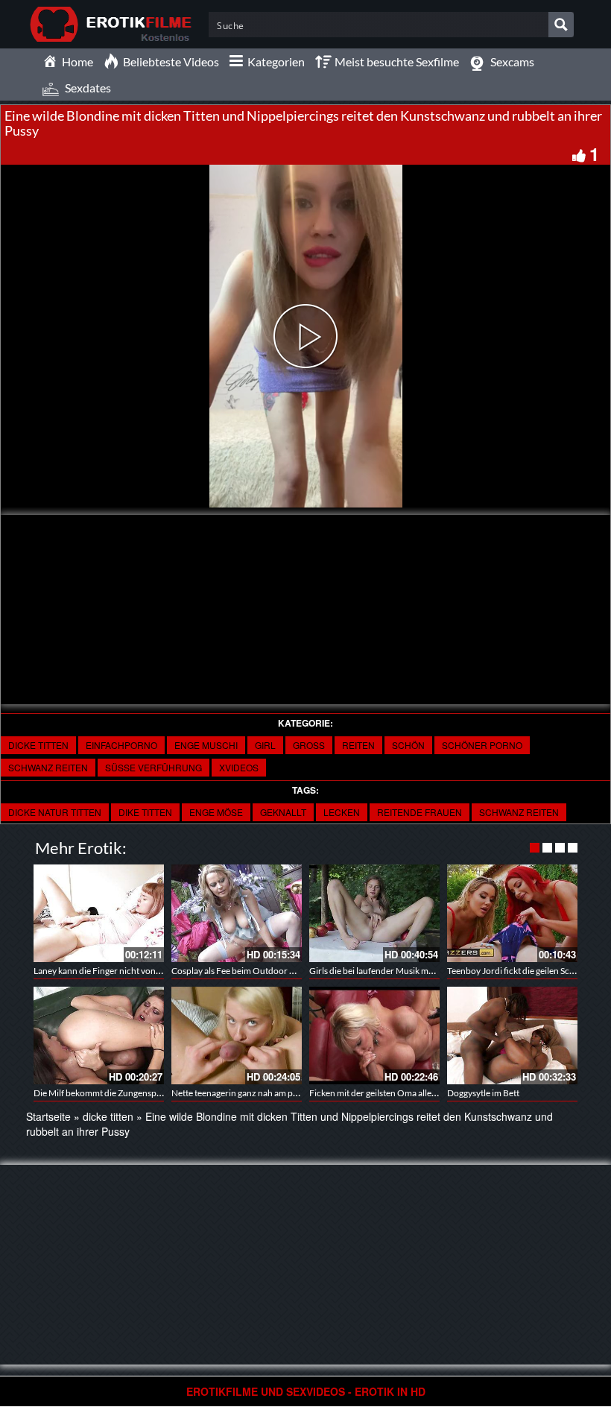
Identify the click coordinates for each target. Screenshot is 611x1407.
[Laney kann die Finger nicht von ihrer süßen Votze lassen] (99, 913)
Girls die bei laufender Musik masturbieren (391, 970)
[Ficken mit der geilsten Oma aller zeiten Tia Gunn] (374, 1035)
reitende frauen (419, 812)
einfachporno (121, 745)
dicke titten (38, 745)
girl (265, 745)
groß (309, 745)
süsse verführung (153, 767)
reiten (358, 745)
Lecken (341, 812)
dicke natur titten (54, 812)
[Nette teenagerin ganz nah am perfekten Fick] (236, 1035)
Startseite (48, 1116)
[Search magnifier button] (561, 24)
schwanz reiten (48, 767)
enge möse (216, 812)
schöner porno (482, 745)
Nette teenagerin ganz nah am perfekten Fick (257, 1092)
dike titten (145, 812)
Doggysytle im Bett (483, 1092)
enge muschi (206, 745)
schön (408, 745)
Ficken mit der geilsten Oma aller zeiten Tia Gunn (403, 1092)
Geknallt (283, 812)
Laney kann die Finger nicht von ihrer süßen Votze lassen (142, 970)
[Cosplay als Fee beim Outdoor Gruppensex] (236, 913)
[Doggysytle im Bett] (512, 1035)
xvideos (239, 767)
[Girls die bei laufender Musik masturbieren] (374, 913)
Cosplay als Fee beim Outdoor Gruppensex (254, 970)
